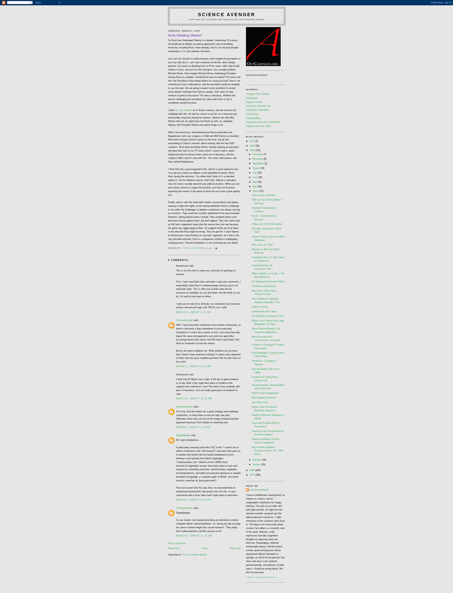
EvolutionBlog (253, 118)
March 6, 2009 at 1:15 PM (193, 427)
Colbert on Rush (260, 307)
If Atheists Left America (264, 286)
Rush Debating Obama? (264, 397)
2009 (252, 150)
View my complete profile (261, 577)
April (255, 186)
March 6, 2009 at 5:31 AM (193, 312)
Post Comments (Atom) (194, 554)
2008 (252, 470)
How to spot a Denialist (263, 195)
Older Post (235, 548)
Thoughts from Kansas (257, 94)
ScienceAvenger (184, 320)
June (255, 177)
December (258, 154)
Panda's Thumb (254, 102)
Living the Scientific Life (258, 106)
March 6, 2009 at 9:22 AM (193, 366)
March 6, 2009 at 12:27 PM (194, 398)
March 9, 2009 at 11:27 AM (194, 535)
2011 (252, 141)
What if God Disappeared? (265, 393)
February (257, 459)
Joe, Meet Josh (260, 402)
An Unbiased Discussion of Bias (268, 281)
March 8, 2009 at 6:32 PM (193, 499)
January (257, 464)
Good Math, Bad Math (257, 110)
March (256, 191)
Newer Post (174, 548)
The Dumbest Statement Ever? (267, 316)
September (258, 163)
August (256, 168)
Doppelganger (183, 435)
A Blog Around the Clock (258, 126)
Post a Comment (176, 543)
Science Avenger (227, 14)
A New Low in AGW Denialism (267, 224)
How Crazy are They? (263, 244)
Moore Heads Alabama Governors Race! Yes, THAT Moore (267, 450)
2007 (252, 475)
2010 (252, 145)
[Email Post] (216, 248)
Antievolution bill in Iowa (264, 311)
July (255, 172)
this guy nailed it (183, 110)
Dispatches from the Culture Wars (263, 122)
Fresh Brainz (252, 114)
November (258, 159)
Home (205, 548)
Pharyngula (251, 98)
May (255, 182)
